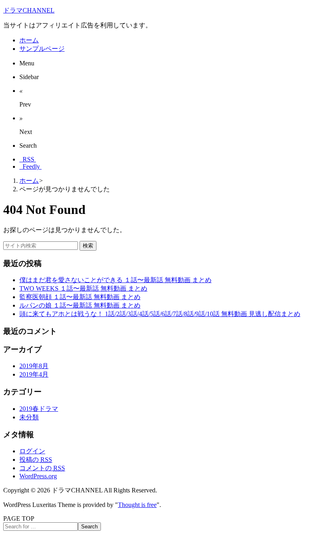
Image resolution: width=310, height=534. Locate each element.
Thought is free (137, 504)
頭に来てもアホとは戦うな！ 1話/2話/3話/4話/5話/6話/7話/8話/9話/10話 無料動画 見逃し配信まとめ (159, 313)
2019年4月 (33, 374)
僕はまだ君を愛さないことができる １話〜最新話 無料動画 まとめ (115, 279)
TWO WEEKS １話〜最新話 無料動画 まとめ (83, 288)
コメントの (42, 468)
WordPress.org (38, 476)
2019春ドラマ (38, 408)
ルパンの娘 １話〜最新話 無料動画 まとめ (79, 305)
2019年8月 (33, 365)
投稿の (35, 459)
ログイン (32, 451)
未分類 (29, 417)
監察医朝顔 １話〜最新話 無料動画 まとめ (79, 296)
